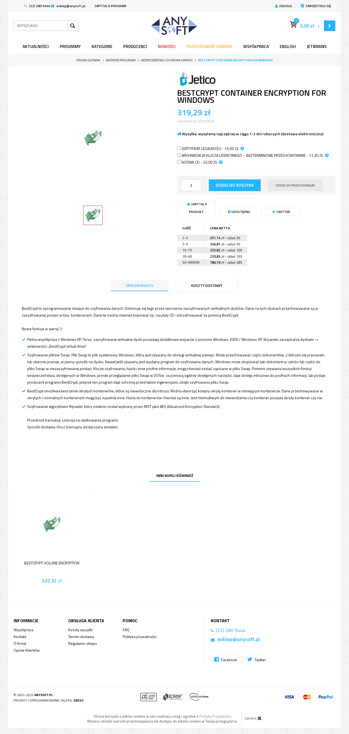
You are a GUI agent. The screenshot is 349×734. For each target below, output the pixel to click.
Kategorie (102, 46)
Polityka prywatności (140, 636)
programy (70, 46)
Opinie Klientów (27, 650)
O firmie (20, 643)
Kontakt (20, 636)
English (288, 46)
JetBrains (317, 46)
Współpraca (256, 46)
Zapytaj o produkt (198, 207)
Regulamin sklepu (82, 643)
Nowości (167, 46)
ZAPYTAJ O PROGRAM (110, 5)
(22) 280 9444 (39, 5)
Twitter (282, 211)
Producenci (135, 46)
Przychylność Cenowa (209, 46)
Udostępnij (240, 211)
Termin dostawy (81, 636)
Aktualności (36, 46)
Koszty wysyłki (80, 630)
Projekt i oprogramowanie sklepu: (48, 700)
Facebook (229, 660)
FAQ (126, 630)
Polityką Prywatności (215, 716)
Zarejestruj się (318, 5)
